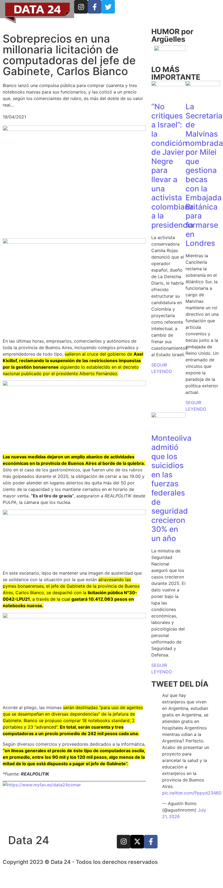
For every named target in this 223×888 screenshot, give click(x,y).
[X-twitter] (137, 841)
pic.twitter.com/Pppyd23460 (191, 793)
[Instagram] (81, 7)
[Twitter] (108, 7)
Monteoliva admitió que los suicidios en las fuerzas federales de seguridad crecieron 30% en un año (171, 488)
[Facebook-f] (94, 7)
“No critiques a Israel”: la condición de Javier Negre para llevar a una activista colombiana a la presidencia (172, 166)
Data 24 (28, 840)
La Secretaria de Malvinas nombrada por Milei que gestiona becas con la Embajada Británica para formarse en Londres (204, 175)
